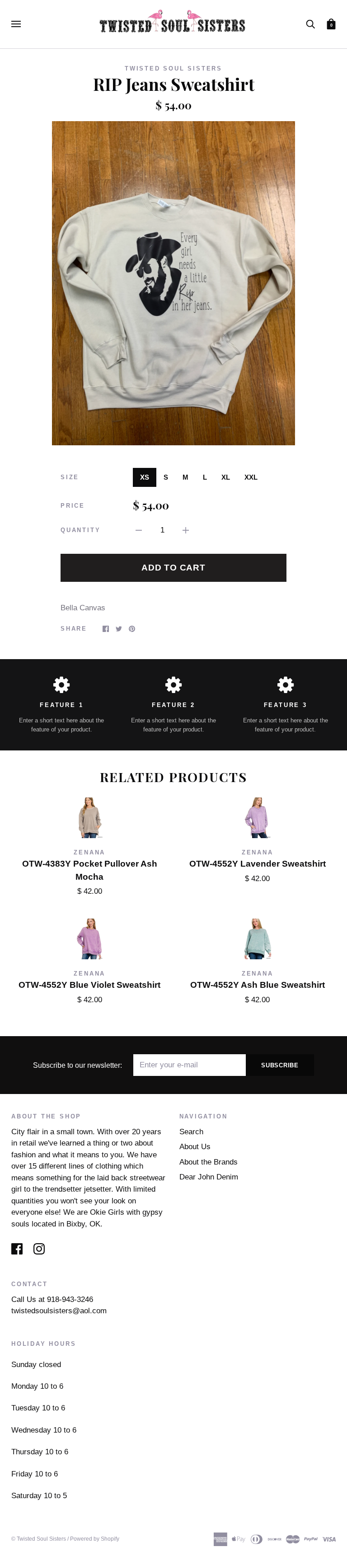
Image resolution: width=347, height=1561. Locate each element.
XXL (251, 477)
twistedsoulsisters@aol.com (59, 1310)
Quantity (80, 530)
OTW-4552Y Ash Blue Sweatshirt (257, 985)
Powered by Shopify (94, 1539)
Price (73, 505)
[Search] (310, 23)
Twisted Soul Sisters (173, 68)
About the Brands (208, 1162)
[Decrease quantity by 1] (139, 530)
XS (144, 477)
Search (191, 1131)
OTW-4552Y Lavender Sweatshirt (257, 863)
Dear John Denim (208, 1177)
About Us (195, 1146)
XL (225, 477)
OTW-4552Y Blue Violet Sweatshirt (89, 985)
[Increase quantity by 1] (186, 530)
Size (70, 477)
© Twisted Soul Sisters (38, 1539)
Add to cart (173, 567)
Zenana (89, 852)
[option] (173, 283)
